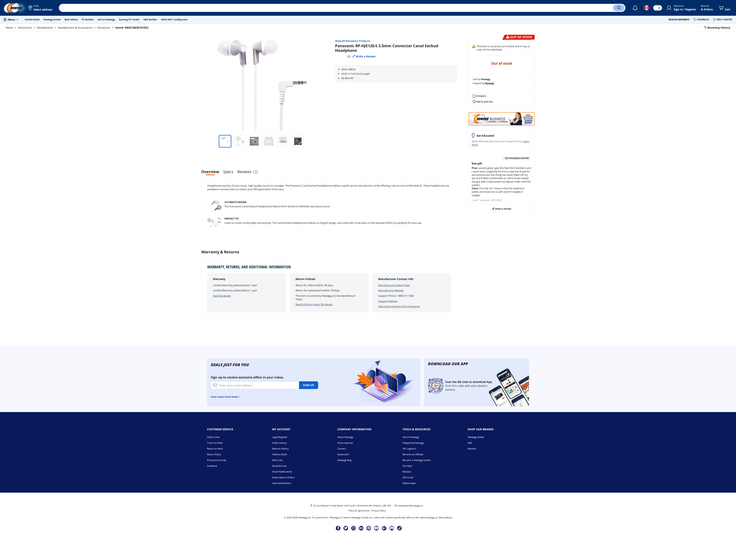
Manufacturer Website (391, 290)
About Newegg (345, 437)
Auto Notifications (281, 483)
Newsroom (343, 454)
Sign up (308, 385)
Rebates (406, 471)
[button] (40, 7)
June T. (476, 200)
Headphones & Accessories (75, 27)
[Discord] (392, 528)
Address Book (279, 454)
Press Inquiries (345, 442)
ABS (470, 442)
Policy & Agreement (359, 510)
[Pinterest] (368, 528)
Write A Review (503, 208)
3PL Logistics (409, 448)
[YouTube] (376, 528)
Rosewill (472, 448)
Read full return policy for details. (314, 304)
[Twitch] (384, 528)
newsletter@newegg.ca (410, 505)
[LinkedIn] (361, 528)
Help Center (213, 437)
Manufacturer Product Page (394, 285)
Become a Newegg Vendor (416, 460)
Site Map (407, 465)
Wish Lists (277, 460)
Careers (341, 448)
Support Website (387, 301)
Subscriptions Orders (283, 477)
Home (9, 27)
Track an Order (215, 442)
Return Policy (214, 454)
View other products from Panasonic (399, 306)
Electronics (25, 27)
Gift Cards (407, 477)
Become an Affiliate (412, 454)
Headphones (45, 27)
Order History (279, 442)
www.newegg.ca (428, 517)
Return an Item (215, 448)
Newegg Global (476, 437)
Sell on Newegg (410, 437)
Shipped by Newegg (413, 442)
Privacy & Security (216, 460)
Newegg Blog (344, 460)
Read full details (222, 295)
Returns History (280, 448)
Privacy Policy (378, 510)
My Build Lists (279, 465)
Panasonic (103, 27)
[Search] (618, 8)
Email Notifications (282, 471)
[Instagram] (353, 528)
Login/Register (280, 437)
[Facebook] (338, 528)
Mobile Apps (409, 483)
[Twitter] (345, 528)
